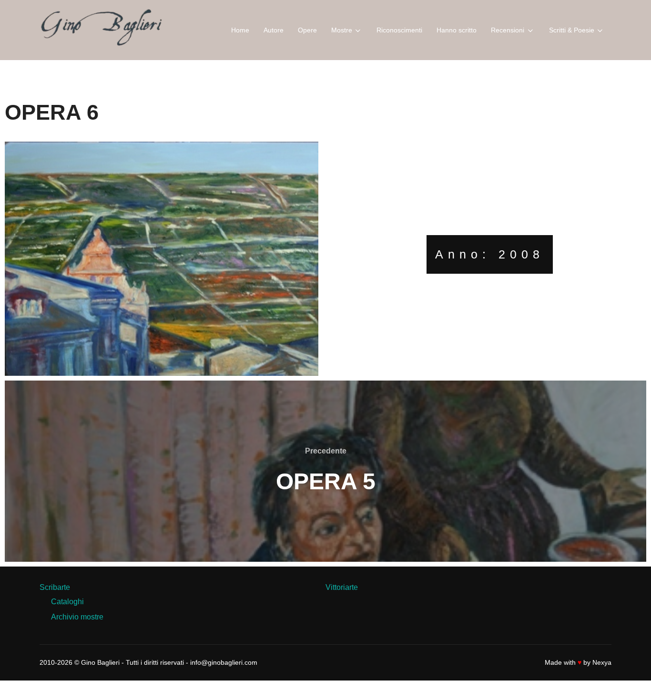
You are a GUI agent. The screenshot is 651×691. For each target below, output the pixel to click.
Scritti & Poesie (571, 30)
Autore (274, 30)
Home (240, 30)
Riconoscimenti (399, 30)
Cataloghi (67, 602)
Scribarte (55, 587)
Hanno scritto (457, 30)
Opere (307, 30)
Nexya (601, 662)
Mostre (341, 30)
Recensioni (507, 30)
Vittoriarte (342, 587)
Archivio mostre (77, 617)
